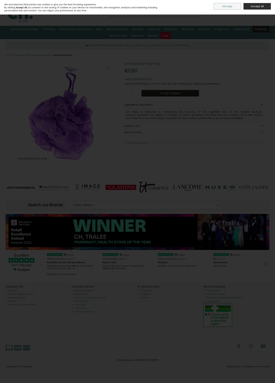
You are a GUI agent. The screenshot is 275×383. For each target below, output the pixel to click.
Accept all (257, 6)
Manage (227, 6)
